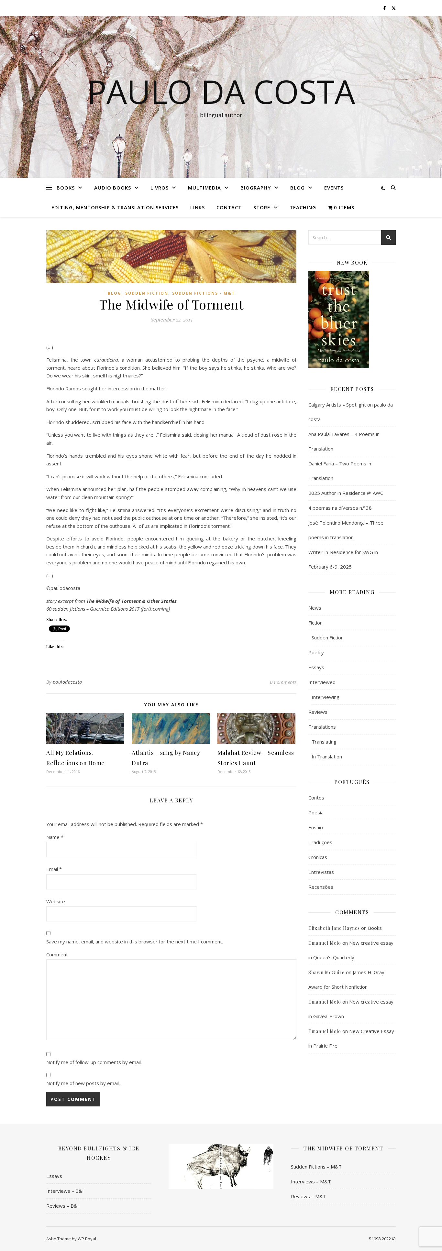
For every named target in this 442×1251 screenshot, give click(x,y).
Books (66, 187)
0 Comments (283, 682)
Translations (322, 726)
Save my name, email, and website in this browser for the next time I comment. (134, 941)
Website (55, 901)
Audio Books (112, 187)
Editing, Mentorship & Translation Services (115, 207)
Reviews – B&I (62, 1205)
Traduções (320, 842)
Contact (229, 207)
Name (54, 837)
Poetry (316, 652)
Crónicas (317, 857)
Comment (57, 954)
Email (54, 869)
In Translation (327, 756)
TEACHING (303, 207)
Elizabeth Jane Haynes (334, 928)
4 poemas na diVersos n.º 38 (340, 508)
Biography (255, 187)
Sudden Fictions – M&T (316, 1166)
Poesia (316, 812)
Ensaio (315, 827)
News (314, 607)
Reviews (317, 712)
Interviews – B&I (65, 1191)
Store (261, 207)
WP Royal (87, 1239)
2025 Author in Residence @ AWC (345, 493)
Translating (324, 741)
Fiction (315, 622)
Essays (316, 667)
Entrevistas (321, 872)
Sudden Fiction (146, 293)
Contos (316, 797)
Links (197, 207)
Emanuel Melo (324, 943)
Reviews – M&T (308, 1196)
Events (334, 187)
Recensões (320, 887)
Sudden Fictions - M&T (203, 293)
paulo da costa (221, 91)
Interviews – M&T (311, 1181)
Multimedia (204, 187)
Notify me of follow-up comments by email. (94, 1062)
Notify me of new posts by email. (83, 1083)
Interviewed (322, 682)
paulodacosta (67, 682)
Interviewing (325, 697)
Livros (159, 187)
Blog (297, 187)
